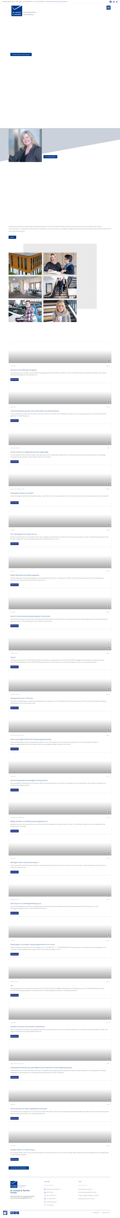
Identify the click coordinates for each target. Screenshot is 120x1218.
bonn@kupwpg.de (54, 1)
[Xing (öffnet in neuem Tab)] (116, 2)
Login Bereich (64, 1)
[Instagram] (14, 1212)
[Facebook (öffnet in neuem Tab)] (110, 2)
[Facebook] (11, 1212)
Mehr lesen (14, 379)
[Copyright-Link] (108, 360)
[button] (109, 8)
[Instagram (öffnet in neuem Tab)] (113, 2)
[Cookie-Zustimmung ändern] (5, 1213)
